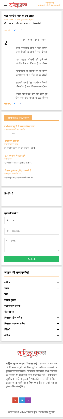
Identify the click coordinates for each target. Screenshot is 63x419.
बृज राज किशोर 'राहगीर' (17, 129)
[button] (14, 30)
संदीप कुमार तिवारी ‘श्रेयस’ (25, 20)
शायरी (6, 20)
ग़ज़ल (11, 20)
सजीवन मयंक (13, 144)
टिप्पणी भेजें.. (31, 259)
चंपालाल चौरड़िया (15, 173)
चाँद (10, 159)
